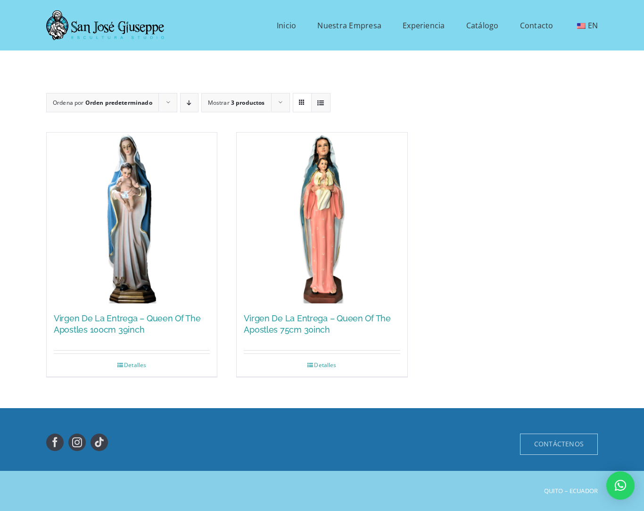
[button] (620, 485)
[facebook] (55, 442)
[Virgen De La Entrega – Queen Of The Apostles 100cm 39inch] (132, 218)
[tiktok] (99, 442)
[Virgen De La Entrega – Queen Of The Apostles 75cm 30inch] (322, 218)
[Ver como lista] (321, 102)
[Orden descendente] (189, 102)
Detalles (135, 365)
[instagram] (77, 442)
